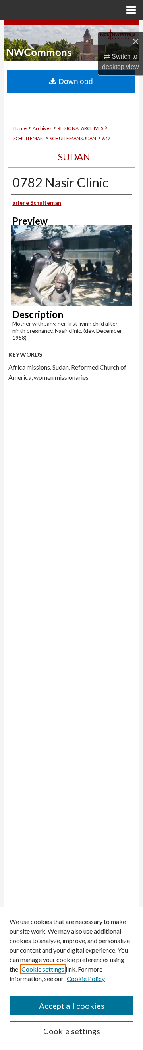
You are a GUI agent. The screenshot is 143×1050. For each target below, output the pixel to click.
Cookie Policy (86, 978)
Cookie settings (42, 969)
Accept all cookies (71, 1005)
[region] (71, 978)
